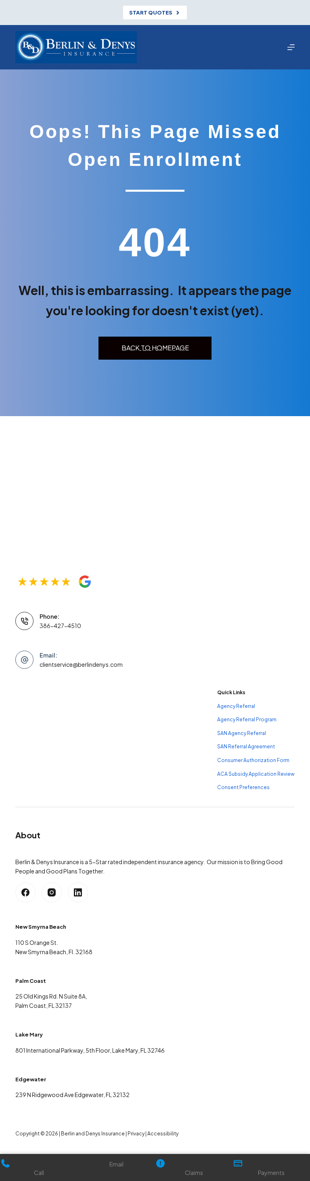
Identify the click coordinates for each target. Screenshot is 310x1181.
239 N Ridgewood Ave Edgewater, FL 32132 (72, 1094)
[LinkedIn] (78, 892)
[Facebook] (25, 892)
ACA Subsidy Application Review (256, 774)
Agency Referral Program (246, 719)
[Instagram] (52, 892)
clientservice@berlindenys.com (81, 664)
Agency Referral (236, 706)
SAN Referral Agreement (246, 746)
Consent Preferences (243, 787)
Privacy (136, 1134)
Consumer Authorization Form (253, 760)
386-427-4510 (60, 625)
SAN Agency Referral (241, 733)
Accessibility (162, 1134)
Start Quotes (150, 12)
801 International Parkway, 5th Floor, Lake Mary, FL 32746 (90, 1050)
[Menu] (291, 47)
